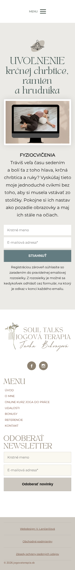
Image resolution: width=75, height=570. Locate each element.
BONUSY (11, 414)
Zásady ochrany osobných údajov (37, 554)
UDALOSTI (12, 408)
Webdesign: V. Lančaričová (37, 528)
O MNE (10, 396)
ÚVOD (9, 390)
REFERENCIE (14, 420)
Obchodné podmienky (37, 541)
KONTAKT (11, 425)
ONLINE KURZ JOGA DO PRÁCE (27, 402)
